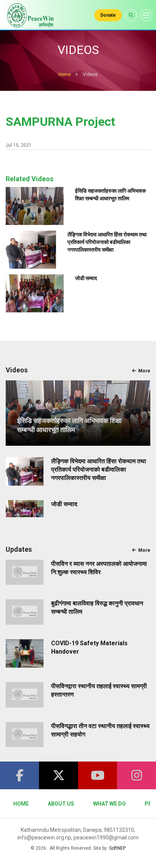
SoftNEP (117, 848)
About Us (61, 804)
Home (64, 74)
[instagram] (136, 775)
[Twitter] (58, 775)
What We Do (109, 804)
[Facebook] (19, 775)
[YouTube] (97, 775)
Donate (108, 15)
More (144, 371)
